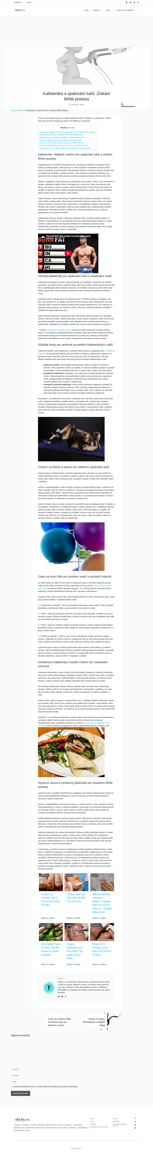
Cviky (108, 10)
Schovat (70, 128)
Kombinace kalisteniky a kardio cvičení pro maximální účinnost (63, 145)
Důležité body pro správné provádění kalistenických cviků (61, 137)
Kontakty (116, 1121)
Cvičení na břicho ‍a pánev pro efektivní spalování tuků (60, 140)
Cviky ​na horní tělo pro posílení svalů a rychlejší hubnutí (61, 143)
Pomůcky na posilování (99, 1127)
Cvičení (96, 10)
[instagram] (138, 2)
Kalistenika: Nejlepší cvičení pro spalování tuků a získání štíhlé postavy (67, 132)
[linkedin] (126, 2)
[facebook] (130, 2)
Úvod (86, 10)
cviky (92, 1121)
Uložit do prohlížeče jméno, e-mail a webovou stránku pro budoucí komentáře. (45, 1087)
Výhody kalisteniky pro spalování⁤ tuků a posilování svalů (61, 135)
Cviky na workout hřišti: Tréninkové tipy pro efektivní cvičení (59, 1022)
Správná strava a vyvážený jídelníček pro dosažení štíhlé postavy (65, 148)
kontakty (18, 2)
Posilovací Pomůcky (126, 10)
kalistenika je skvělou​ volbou (59, 330)
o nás (29, 2)
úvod (92, 1118)
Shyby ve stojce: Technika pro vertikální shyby (94, 1022)
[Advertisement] (76, 31)
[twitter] (134, 2)
